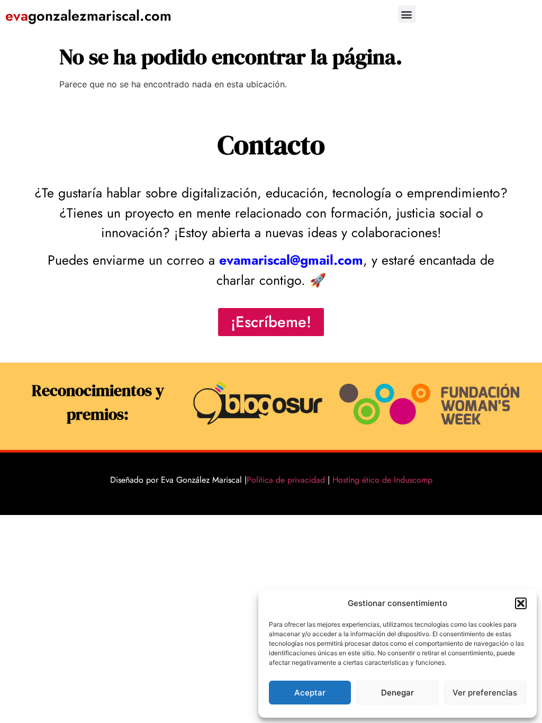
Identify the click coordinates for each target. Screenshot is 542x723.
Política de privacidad (286, 480)
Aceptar (310, 693)
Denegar (397, 693)
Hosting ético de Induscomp (380, 480)
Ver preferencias (485, 693)
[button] (521, 603)
